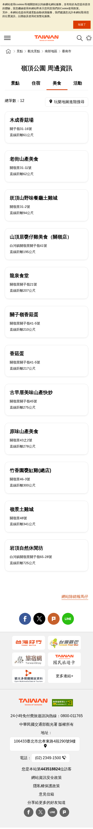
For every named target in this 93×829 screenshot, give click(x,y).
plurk (64, 812)
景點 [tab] (15, 83)
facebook (25, 619)
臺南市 (66, 51)
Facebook (28, 812)
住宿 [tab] (36, 83)
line (68, 619)
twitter (39, 619)
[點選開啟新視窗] (28, 643)
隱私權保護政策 (46, 786)
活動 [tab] (77, 83)
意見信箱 (46, 794)
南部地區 (51, 51)
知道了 (82, 24)
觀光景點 (34, 51)
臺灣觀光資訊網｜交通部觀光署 (46, 38)
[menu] (7, 38)
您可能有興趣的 (89, 38)
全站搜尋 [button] (80, 38)
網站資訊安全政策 (46, 778)
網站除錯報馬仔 (75, 597)
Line (52, 812)
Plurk (54, 619)
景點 (20, 51)
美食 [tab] (57, 83)
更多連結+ (64, 676)
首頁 (8, 51)
